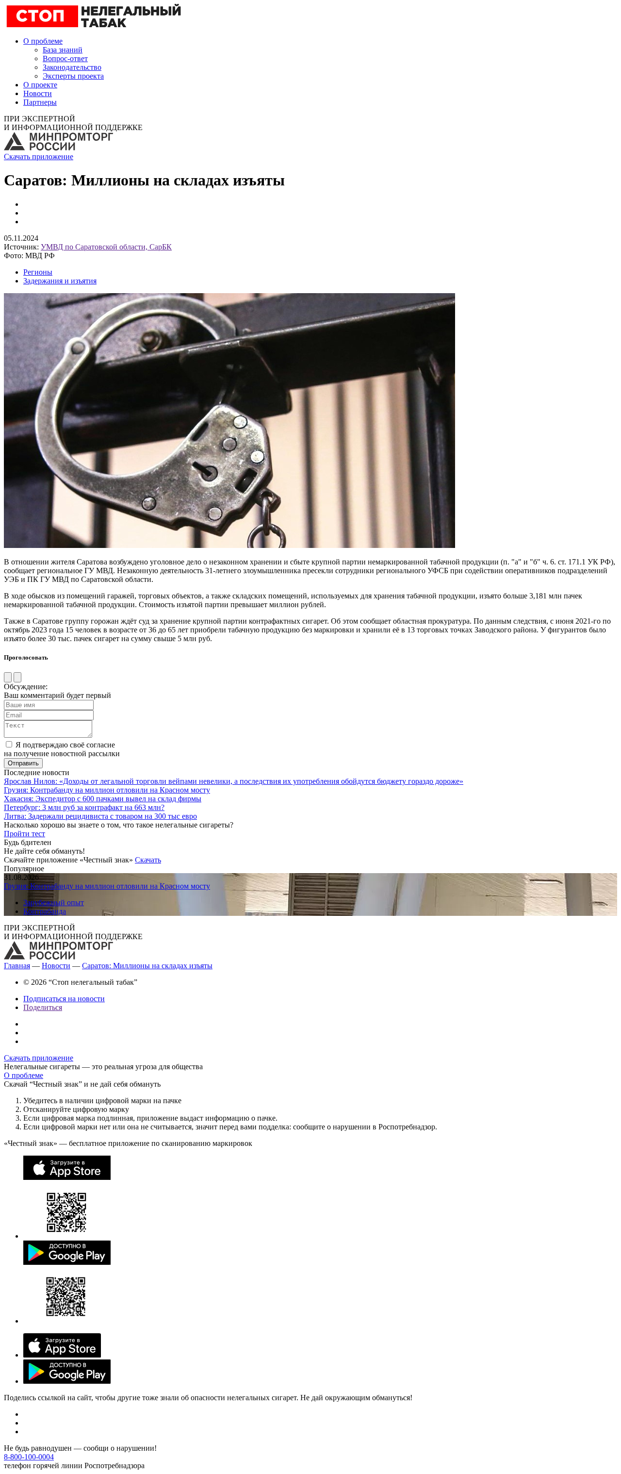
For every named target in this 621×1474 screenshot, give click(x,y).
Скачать (148, 860)
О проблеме (43, 41)
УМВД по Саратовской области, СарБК (106, 247)
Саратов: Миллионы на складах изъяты (147, 965)
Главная (17, 965)
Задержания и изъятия (60, 281)
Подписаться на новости (64, 998)
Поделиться (42, 1007)
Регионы (37, 272)
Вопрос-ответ (65, 58)
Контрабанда (44, 911)
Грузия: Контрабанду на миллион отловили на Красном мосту (107, 790)
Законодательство (72, 67)
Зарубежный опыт (53, 902)
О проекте (40, 85)
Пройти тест (24, 833)
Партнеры (40, 102)
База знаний (62, 50)
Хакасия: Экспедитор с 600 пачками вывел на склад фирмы (102, 799)
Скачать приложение (38, 156)
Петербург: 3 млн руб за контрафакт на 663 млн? (84, 807)
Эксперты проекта (73, 76)
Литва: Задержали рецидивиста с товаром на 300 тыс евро (100, 816)
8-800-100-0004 (29, 1457)
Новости (37, 93)
